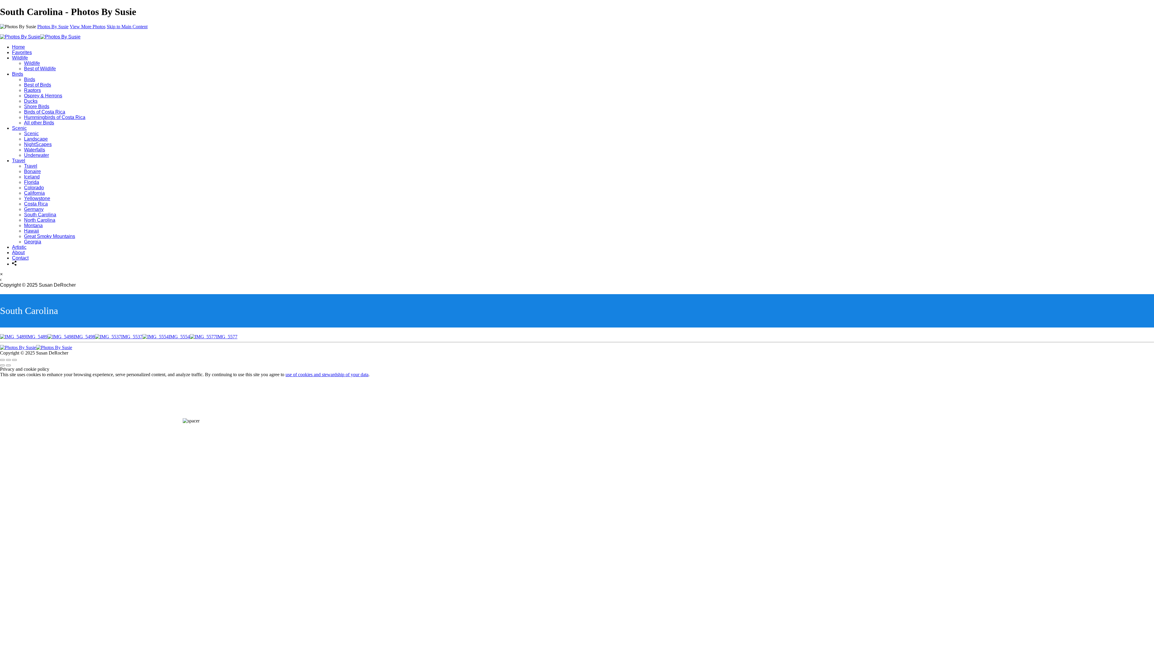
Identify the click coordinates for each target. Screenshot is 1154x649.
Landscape (36, 139)
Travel (18, 160)
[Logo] (40, 36)
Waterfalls (34, 149)
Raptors (32, 90)
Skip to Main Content (127, 26)
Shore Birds (36, 106)
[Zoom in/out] (14, 360)
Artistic (19, 247)
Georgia (32, 241)
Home (18, 47)
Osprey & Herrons (43, 95)
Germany (34, 209)
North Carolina (39, 220)
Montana (33, 225)
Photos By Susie (53, 26)
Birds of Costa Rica (44, 111)
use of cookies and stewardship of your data (326, 374)
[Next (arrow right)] (8, 365)
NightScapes (38, 144)
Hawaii (31, 230)
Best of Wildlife (40, 68)
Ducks (31, 101)
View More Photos (87, 26)
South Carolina (40, 214)
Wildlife (20, 57)
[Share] (14, 264)
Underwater (36, 155)
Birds (17, 74)
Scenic (19, 128)
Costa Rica (36, 203)
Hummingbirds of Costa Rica (54, 117)
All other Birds (39, 122)
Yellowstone (37, 198)
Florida (31, 182)
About (18, 252)
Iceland (32, 176)
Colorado (34, 187)
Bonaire (32, 171)
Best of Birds (37, 84)
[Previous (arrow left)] (2, 365)
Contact (20, 258)
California (34, 193)
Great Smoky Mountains (49, 236)
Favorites (22, 52)
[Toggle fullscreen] (8, 360)
